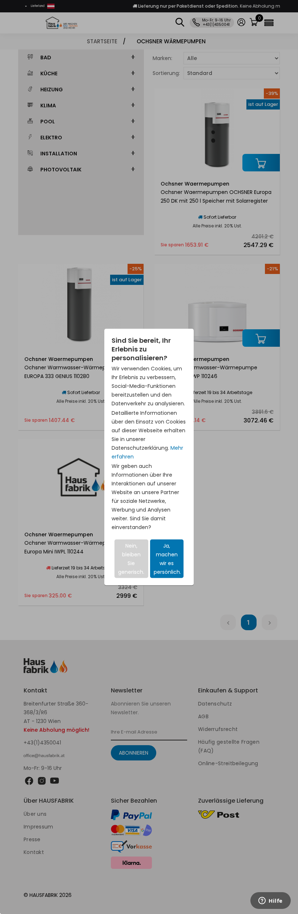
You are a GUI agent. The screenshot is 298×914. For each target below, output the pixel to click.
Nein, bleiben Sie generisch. (131, 559)
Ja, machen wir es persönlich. (167, 559)
